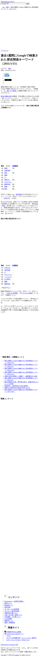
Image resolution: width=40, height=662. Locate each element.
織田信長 (7, 184)
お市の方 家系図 (12, 293)
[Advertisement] (20, 30)
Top (3, 7)
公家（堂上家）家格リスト (13, 615)
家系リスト (8, 603)
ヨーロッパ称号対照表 (11, 611)
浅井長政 (7, 170)
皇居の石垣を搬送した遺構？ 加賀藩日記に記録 (20, 376)
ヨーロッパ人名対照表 (11, 609)
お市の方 (7, 198)
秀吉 (5, 189)
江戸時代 (7, 279)
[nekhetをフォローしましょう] (6, 76)
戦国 (5, 168)
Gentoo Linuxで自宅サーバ (15, 634)
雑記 (7, 7)
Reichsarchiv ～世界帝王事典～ (14, 601)
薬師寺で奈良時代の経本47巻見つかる (17, 388)
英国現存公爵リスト (11, 613)
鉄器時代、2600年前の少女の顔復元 (16, 386)
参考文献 (7, 607)
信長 (36, 204)
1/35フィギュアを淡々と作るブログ (18, 640)
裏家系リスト (8, 620)
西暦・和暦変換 (9, 622)
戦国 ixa (6, 179)
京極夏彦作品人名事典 (13, 632)
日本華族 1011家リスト (12, 617)
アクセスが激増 (27, 293)
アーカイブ (4, 50)
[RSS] (6, 74)
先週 (13, 166)
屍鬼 (5, 186)
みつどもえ (8, 182)
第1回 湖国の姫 (6, 96)
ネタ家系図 (8, 618)
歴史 (5, 173)
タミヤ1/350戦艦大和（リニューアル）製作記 (21, 638)
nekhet (17, 655)
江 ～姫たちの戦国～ (10, 91)
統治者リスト (8, 605)
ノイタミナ (8, 277)
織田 (5, 175)
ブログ (8, 636)
